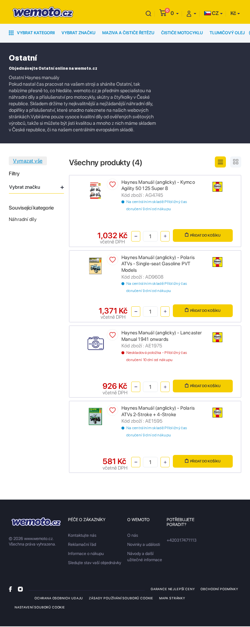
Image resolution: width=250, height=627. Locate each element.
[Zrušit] (148, 13)
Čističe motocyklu (182, 32)
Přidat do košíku (205, 235)
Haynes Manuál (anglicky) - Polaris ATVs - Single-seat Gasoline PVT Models (158, 264)
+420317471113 (182, 540)
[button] (175, 13)
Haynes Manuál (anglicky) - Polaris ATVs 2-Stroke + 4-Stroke (158, 411)
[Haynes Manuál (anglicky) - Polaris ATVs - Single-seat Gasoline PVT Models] (95, 265)
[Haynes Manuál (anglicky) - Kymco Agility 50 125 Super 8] (95, 190)
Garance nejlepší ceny (173, 589)
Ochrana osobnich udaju (59, 598)
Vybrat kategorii (35, 32)
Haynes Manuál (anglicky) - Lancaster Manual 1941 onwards (161, 336)
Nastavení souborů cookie (40, 607)
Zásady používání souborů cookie (121, 598)
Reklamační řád (82, 544)
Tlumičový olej (227, 32)
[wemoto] (36, 521)
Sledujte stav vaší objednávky (94, 562)
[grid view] (235, 162)
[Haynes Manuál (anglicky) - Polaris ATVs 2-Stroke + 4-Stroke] (95, 416)
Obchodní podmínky (219, 589)
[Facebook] (10, 588)
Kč (233, 13)
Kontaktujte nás (82, 535)
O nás (132, 535)
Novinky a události (143, 544)
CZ (215, 13)
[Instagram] (20, 588)
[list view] (220, 162)
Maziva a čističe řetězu (128, 32)
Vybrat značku (78, 32)
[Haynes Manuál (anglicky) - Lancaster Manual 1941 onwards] (95, 344)
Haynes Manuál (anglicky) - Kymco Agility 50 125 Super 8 (158, 185)
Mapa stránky (172, 598)
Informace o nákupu (86, 553)
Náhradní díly (22, 219)
